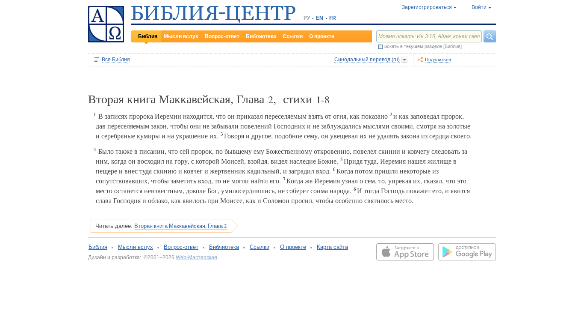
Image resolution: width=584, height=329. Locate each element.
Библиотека (261, 36)
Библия (147, 36)
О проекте (321, 36)
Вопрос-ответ (222, 36)
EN (319, 18)
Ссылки (293, 36)
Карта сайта (332, 247)
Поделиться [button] (438, 59)
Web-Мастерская (196, 257)
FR (332, 18)
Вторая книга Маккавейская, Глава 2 (180, 226)
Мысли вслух (181, 36)
